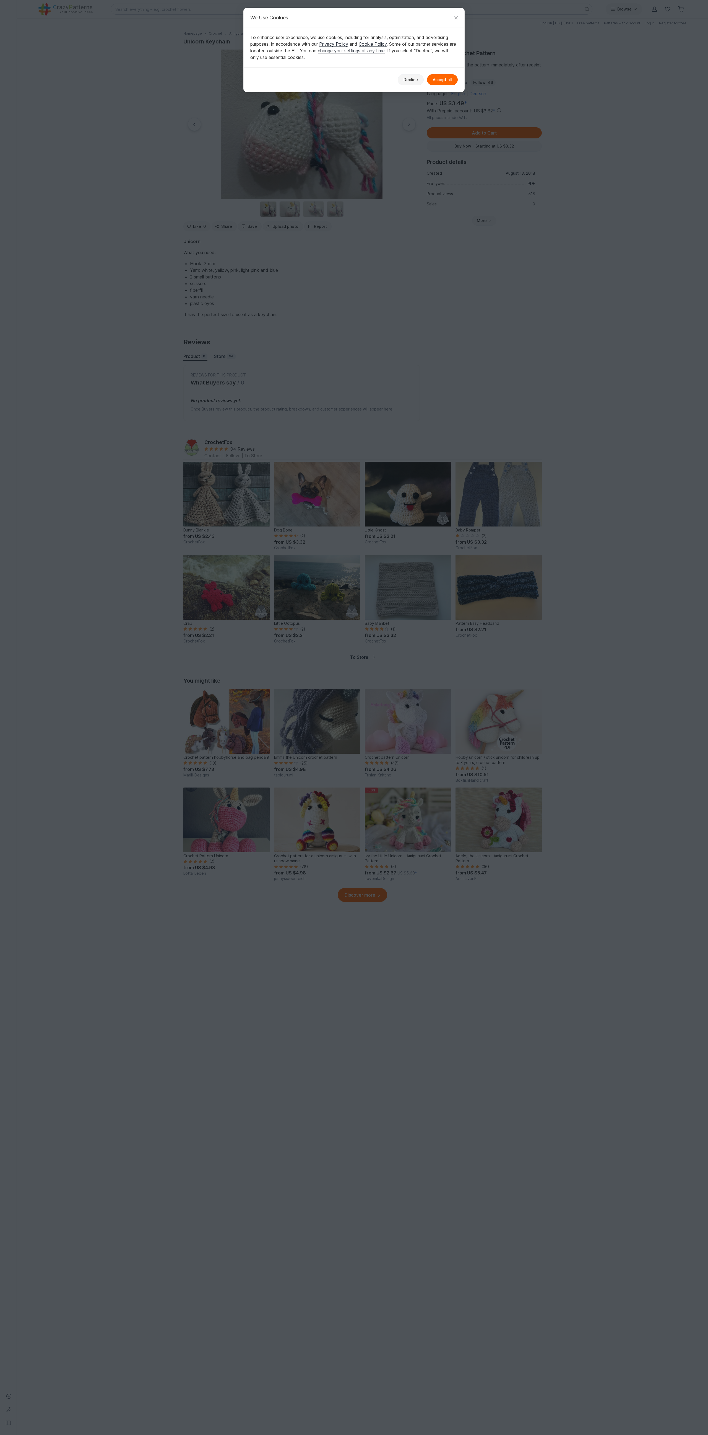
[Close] (456, 17)
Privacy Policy (333, 44)
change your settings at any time (351, 50)
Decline (411, 79)
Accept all (442, 79)
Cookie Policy (373, 44)
